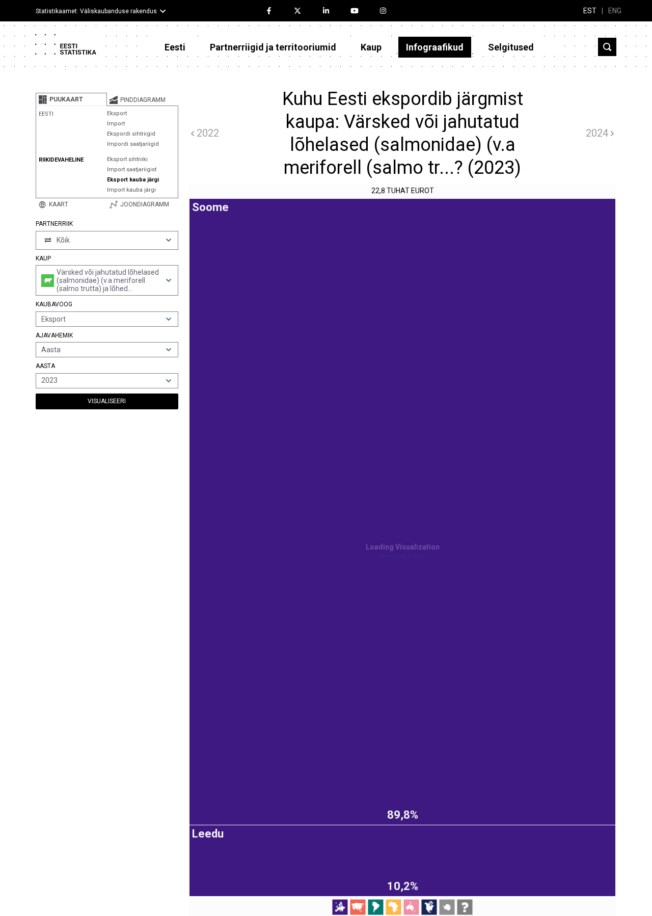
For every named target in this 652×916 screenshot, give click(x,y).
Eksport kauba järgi (133, 179)
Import (116, 123)
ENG (614, 11)
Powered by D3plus (402, 556)
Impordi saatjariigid (133, 144)
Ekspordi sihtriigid (131, 133)
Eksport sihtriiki (127, 159)
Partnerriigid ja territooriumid (273, 47)
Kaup (371, 47)
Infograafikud (435, 47)
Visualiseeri (107, 401)
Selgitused (511, 47)
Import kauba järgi (131, 190)
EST (589, 11)
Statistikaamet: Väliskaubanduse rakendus (96, 11)
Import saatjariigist (131, 169)
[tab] (71, 99)
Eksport (117, 113)
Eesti (175, 47)
